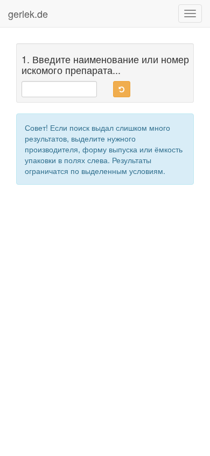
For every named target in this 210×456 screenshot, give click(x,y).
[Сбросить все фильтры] (121, 89)
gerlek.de (28, 13)
